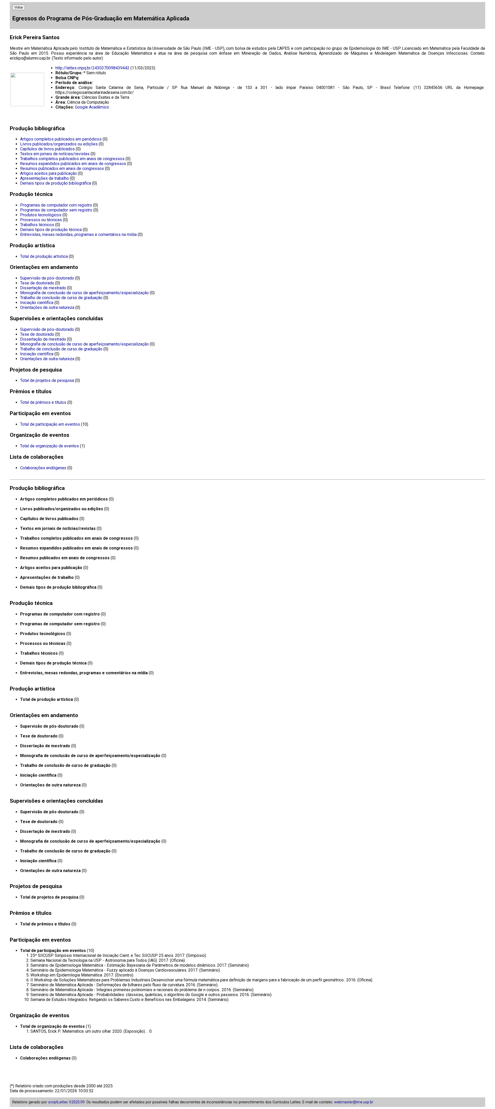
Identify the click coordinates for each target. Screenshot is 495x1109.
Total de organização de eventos (49, 445)
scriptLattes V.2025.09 (66, 1102)
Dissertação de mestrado (43, 287)
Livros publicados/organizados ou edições (59, 144)
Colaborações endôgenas (43, 467)
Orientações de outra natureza (47, 307)
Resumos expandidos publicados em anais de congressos (73, 163)
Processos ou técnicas (41, 219)
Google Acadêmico (92, 107)
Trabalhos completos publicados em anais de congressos (72, 158)
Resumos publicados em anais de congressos (62, 168)
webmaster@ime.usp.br (353, 1102)
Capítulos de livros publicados (47, 148)
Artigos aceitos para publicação (48, 173)
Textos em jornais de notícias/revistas (54, 153)
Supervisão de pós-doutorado (47, 278)
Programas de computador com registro (56, 205)
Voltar (18, 7)
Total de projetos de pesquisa (47, 380)
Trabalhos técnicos (37, 224)
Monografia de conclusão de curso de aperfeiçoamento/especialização (84, 292)
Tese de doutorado (37, 283)
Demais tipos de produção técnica (51, 229)
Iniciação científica (36, 302)
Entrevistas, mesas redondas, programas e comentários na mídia (78, 234)
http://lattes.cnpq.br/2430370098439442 (92, 67)
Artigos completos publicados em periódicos (61, 139)
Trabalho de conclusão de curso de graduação (61, 297)
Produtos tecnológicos (40, 214)
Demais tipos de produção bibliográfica (55, 183)
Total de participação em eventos (50, 424)
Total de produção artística (44, 256)
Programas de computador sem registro (56, 210)
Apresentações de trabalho (44, 178)
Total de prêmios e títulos (43, 402)
